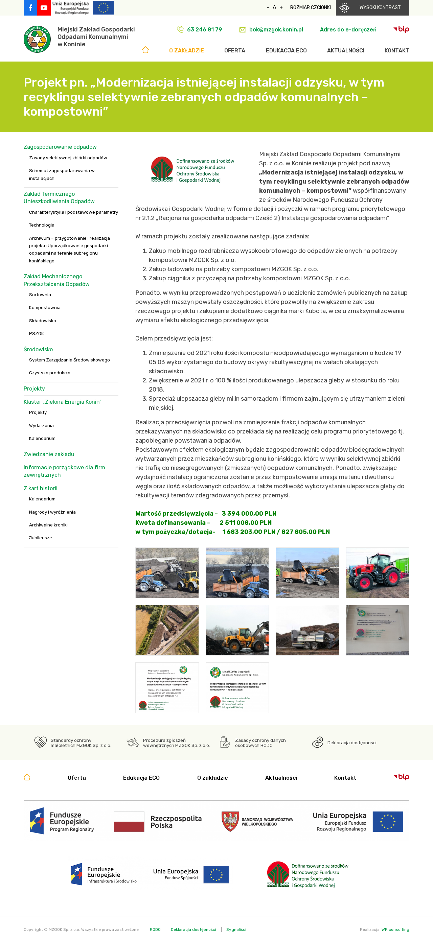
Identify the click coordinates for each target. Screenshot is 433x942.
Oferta (234, 50)
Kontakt (397, 50)
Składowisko (42, 320)
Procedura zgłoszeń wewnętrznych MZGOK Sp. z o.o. (176, 743)
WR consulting (395, 929)
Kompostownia (45, 307)
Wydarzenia (41, 425)
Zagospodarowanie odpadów (60, 147)
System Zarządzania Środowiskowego (69, 359)
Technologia (41, 225)
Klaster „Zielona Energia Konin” (62, 402)
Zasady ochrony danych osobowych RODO (260, 743)
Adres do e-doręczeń (348, 29)
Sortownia (40, 294)
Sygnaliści (236, 929)
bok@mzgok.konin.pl (276, 29)
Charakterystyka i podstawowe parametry (73, 212)
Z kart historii (41, 488)
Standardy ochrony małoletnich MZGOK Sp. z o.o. (81, 743)
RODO (155, 929)
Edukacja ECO (286, 50)
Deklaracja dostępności (352, 742)
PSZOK (36, 333)
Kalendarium (42, 438)
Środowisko (38, 349)
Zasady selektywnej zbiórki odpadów (68, 157)
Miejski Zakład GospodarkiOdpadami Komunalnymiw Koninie (96, 37)
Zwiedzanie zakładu (49, 454)
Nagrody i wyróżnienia (52, 512)
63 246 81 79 (204, 29)
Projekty (34, 388)
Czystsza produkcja (49, 372)
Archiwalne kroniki (48, 524)
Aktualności (345, 50)
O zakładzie (186, 50)
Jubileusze (40, 537)
